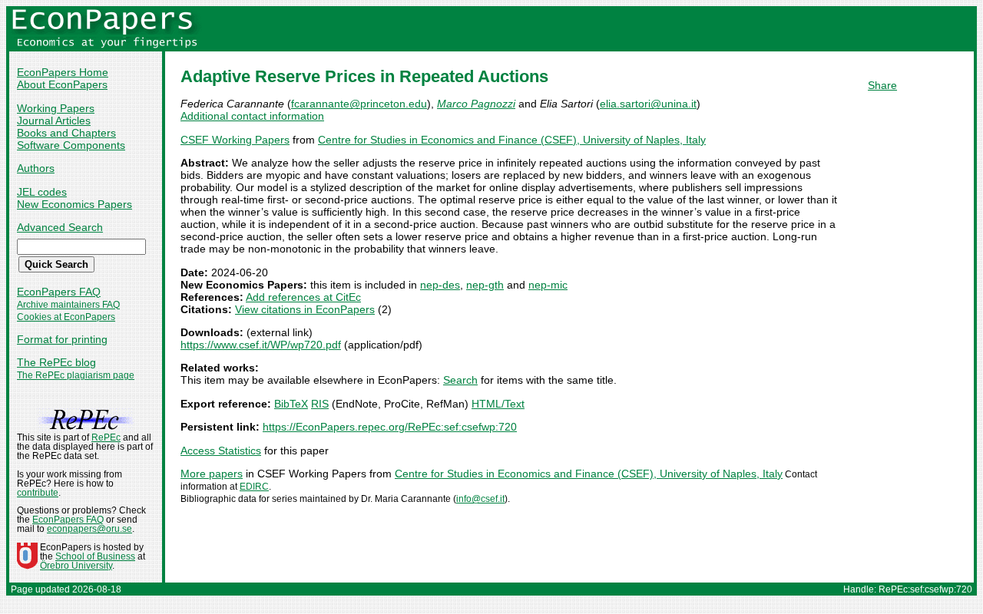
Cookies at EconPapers (66, 317)
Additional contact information (252, 116)
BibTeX (291, 404)
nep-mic (548, 285)
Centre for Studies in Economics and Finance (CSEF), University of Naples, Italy (512, 140)
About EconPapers (62, 84)
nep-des (440, 285)
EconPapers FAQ (59, 292)
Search (460, 380)
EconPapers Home (62, 72)
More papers (211, 473)
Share (882, 85)
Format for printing (62, 339)
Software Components (71, 145)
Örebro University (76, 565)
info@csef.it (480, 498)
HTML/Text (498, 404)
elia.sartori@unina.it (648, 103)
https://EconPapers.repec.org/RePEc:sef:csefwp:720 (390, 427)
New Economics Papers (74, 204)
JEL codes (42, 192)
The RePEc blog (56, 362)
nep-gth (485, 285)
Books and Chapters (66, 133)
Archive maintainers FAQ (68, 304)
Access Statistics (220, 450)
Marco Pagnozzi (476, 103)
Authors (36, 168)
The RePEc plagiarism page (75, 375)
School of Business (95, 556)
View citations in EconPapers (305, 309)
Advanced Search (60, 227)
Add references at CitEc (303, 297)
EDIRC (254, 486)
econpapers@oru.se (89, 528)
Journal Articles (54, 120)
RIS (320, 404)
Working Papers (55, 108)
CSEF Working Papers (235, 140)
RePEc (106, 437)
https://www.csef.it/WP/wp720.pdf (260, 344)
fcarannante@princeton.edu (359, 103)
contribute (37, 492)
